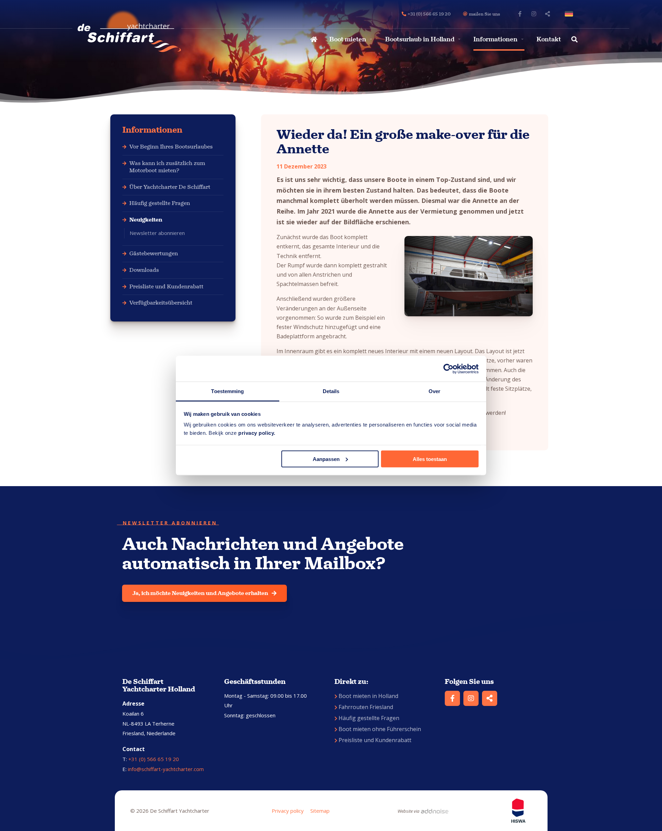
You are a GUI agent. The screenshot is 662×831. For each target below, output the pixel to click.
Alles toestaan (430, 459)
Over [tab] (434, 391)
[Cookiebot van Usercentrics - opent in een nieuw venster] (448, 368)
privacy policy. (256, 433)
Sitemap (320, 810)
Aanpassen (326, 459)
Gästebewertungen (153, 253)
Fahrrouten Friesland (366, 707)
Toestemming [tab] (227, 391)
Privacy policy (288, 810)
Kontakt (548, 39)
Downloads (144, 270)
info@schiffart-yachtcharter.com (166, 769)
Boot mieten (347, 39)
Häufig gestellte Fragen (159, 203)
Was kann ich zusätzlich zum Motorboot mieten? (167, 167)
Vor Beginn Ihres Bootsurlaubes (171, 146)
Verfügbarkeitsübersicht (160, 302)
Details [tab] (331, 391)
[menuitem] (312, 39)
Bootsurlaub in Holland (419, 39)
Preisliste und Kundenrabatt (166, 286)
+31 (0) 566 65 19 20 (153, 759)
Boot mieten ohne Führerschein (380, 729)
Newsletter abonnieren (157, 232)
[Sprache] (570, 13)
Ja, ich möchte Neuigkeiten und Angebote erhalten (200, 593)
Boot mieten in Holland (368, 696)
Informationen (495, 39)
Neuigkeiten (145, 219)
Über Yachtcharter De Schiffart (169, 187)
